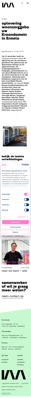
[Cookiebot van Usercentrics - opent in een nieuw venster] (22, 165)
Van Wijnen (18, 83)
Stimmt (13, 389)
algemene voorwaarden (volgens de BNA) (12, 386)
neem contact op (13, 296)
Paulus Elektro (16, 110)
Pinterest (20, 365)
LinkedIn (20, 359)
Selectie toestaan (15, 227)
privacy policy (24, 383)
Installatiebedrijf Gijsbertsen (11, 102)
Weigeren (15, 232)
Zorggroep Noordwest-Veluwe (12, 58)
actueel (4, 362)
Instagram (21, 362)
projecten (5, 359)
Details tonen (22, 217)
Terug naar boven (6, 393)
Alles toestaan (15, 222)
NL (22, 3)
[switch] (26, 199)
